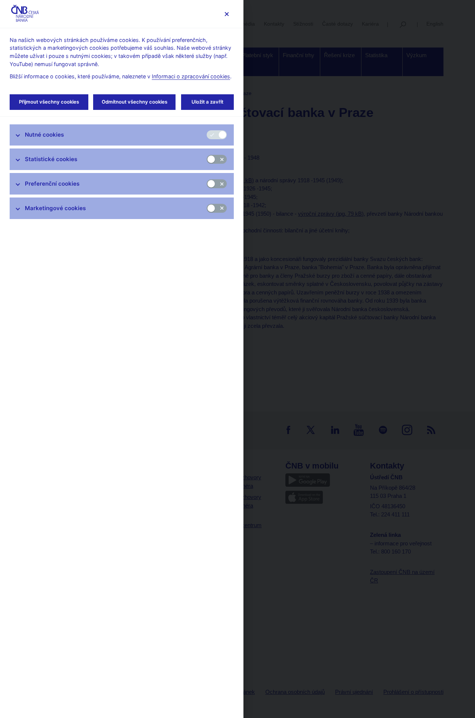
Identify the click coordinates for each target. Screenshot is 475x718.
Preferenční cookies (52, 183)
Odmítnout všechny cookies (134, 102)
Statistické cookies (51, 159)
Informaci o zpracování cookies (191, 76)
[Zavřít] (226, 14)
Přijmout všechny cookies (49, 102)
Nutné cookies (44, 134)
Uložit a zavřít (207, 102)
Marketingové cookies (55, 208)
